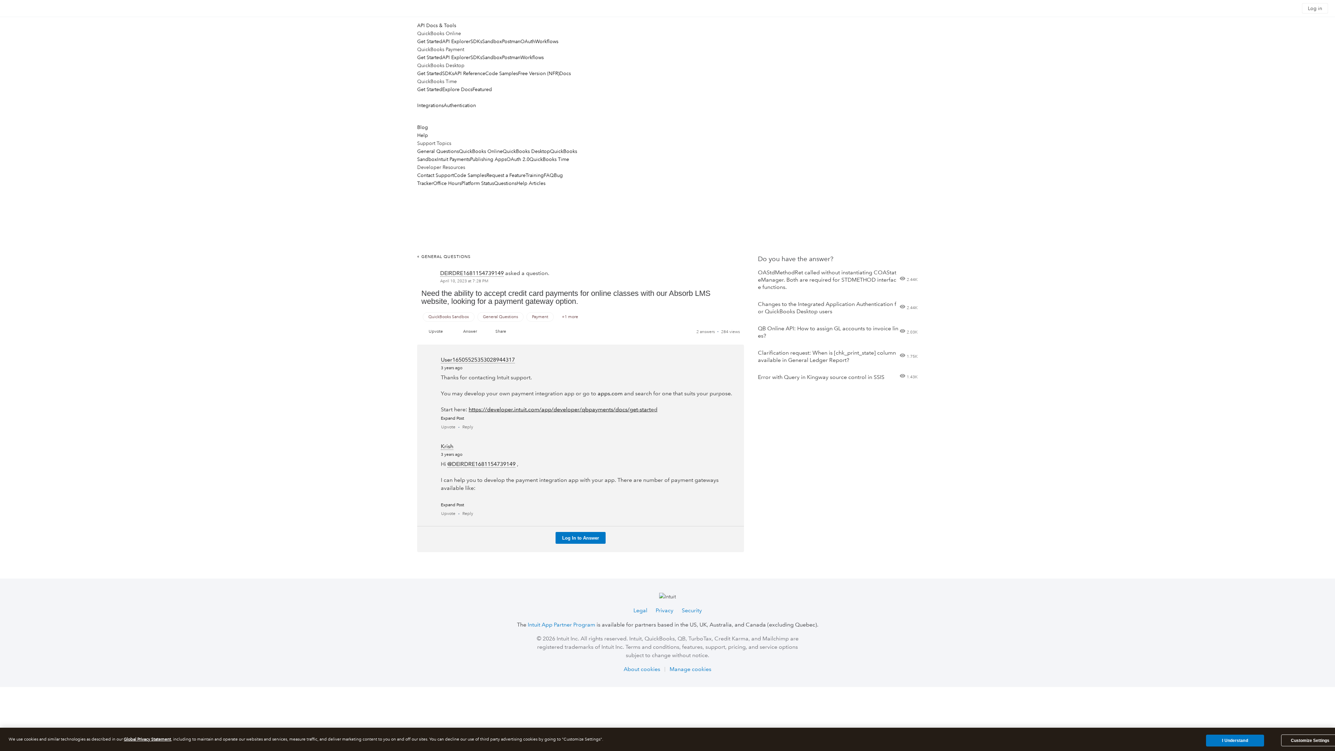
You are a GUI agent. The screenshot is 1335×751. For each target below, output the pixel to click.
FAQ (549, 175)
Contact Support (435, 175)
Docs (565, 73)
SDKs (476, 41)
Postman (511, 41)
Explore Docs (457, 89)
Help (422, 135)
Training (535, 175)
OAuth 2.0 (518, 159)
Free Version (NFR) (538, 73)
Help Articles (531, 183)
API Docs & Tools (436, 25)
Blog (422, 127)
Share (500, 331)
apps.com (610, 393)
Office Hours (447, 183)
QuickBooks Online (481, 151)
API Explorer (456, 41)
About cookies (642, 669)
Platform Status (477, 183)
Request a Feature (506, 175)
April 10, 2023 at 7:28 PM (464, 281)
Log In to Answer (580, 538)
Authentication (460, 105)
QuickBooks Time (549, 159)
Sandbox (492, 41)
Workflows (546, 41)
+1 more (570, 317)
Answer (470, 331)
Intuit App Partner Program (561, 624)
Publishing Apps (488, 159)
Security (692, 610)
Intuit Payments (453, 159)
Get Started (429, 41)
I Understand (1235, 740)
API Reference (469, 73)
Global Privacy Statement (147, 739)
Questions (505, 183)
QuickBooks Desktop (526, 151)
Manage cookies (690, 669)
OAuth (527, 41)
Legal (640, 610)
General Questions (438, 151)
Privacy (664, 610)
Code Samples (501, 73)
